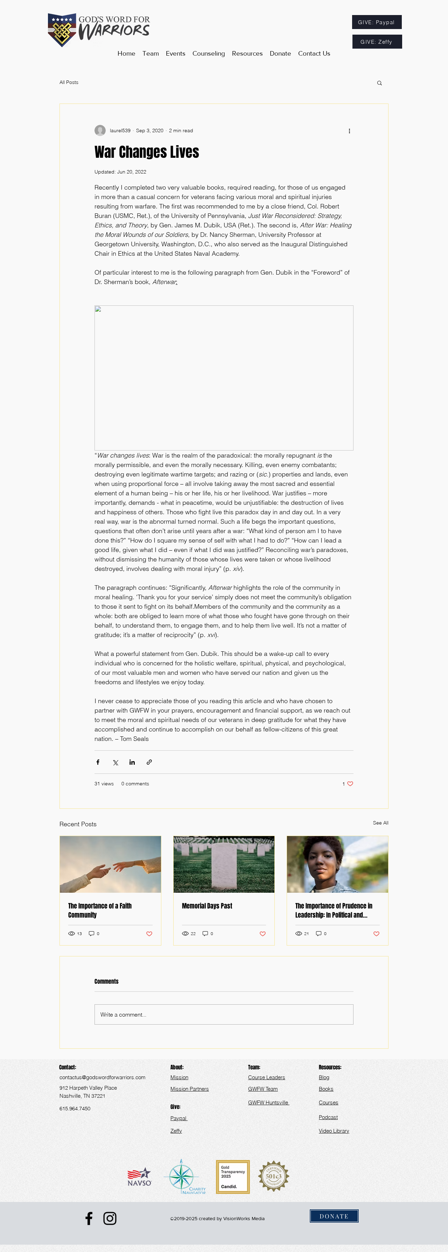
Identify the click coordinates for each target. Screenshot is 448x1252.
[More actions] (349, 130)
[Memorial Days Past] (224, 864)
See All (380, 823)
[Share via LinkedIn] (132, 762)
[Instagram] (110, 1218)
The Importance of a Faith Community (100, 910)
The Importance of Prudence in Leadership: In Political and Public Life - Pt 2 (333, 910)
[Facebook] (89, 1218)
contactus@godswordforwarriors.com (102, 1077)
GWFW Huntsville (268, 1102)
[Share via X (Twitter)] (115, 762)
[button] (247, 53)
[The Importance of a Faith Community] (110, 864)
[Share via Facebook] (97, 762)
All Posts (68, 82)
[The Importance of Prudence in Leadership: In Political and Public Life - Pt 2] (337, 864)
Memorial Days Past (207, 906)
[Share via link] (149, 762)
